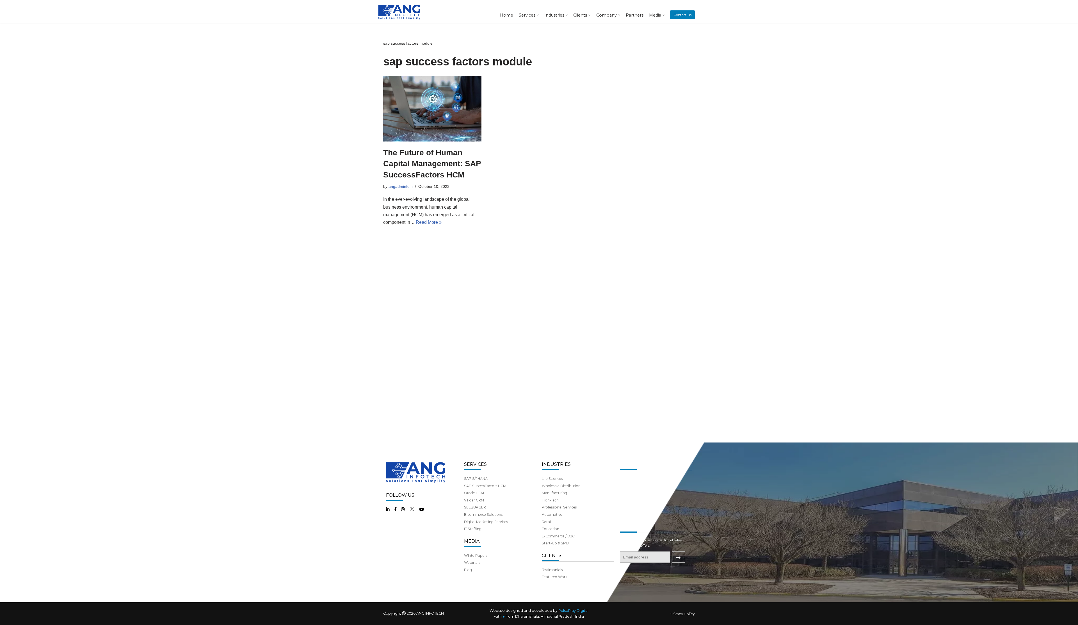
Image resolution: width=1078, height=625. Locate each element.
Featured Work (554, 577)
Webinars (472, 562)
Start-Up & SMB (555, 543)
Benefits (627, 507)
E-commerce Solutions (483, 514)
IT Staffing (472, 529)
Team (624, 493)
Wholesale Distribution (561, 486)
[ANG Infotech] (400, 11)
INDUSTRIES (556, 464)
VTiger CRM (474, 500)
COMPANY (631, 464)
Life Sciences (552, 478)
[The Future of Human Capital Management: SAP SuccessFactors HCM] (432, 109)
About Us (628, 478)
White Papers (475, 555)
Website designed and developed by (539, 610)
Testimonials (552, 570)
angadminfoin (401, 186)
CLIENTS (551, 555)
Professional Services (559, 507)
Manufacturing (554, 493)
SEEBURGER (475, 507)
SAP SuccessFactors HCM (485, 486)
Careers (626, 514)
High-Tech (550, 500)
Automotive (552, 514)
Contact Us (682, 15)
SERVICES (475, 464)
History (626, 486)
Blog (468, 570)
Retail (547, 522)
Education (550, 529)
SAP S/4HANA (476, 478)
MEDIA (471, 541)
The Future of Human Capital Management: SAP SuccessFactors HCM (432, 163)
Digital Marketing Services (486, 522)
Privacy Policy (682, 614)
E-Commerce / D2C (558, 536)
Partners (634, 15)
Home (506, 15)
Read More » (429, 222)
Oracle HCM (474, 493)
